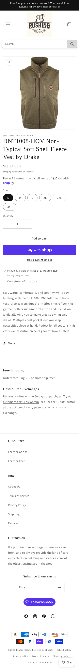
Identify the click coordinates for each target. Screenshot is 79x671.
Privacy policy (20, 656)
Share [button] (11, 343)
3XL (9, 207)
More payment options (39, 259)
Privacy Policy (17, 505)
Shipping (7, 171)
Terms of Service (18, 496)
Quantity (8, 216)
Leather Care (16, 461)
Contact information (41, 662)
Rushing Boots (24, 649)
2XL (61, 198)
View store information (22, 281)
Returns (13, 523)
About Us (14, 486)
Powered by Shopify (42, 649)
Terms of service (40, 656)
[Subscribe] (59, 587)
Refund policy (64, 649)
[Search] (72, 44)
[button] (8, 24)
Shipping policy (61, 656)
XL (45, 198)
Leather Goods (18, 452)
